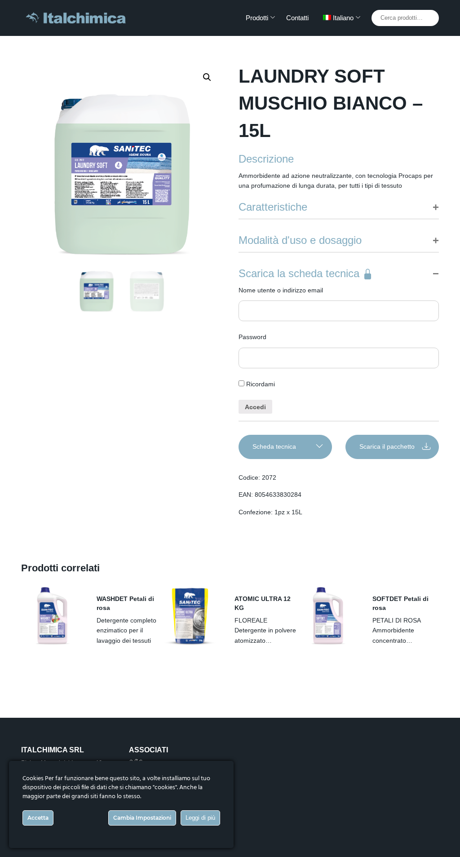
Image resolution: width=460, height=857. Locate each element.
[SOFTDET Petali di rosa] (328, 616)
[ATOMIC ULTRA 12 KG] (190, 616)
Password (252, 336)
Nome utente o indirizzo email (281, 290)
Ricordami (259, 384)
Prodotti (257, 18)
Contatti (297, 18)
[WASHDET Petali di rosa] (52, 616)
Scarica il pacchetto (387, 446)
